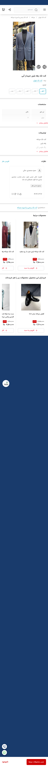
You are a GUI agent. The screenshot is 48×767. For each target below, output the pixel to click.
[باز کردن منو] (44, 10)
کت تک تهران (42, 17)
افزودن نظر (5, 161)
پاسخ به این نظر (36, 186)
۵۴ (28, 91)
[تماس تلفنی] (4, 746)
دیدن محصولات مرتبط (36, 762)
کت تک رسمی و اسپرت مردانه (19, 17)
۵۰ (12, 91)
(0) (18, 194)
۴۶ (35, 91)
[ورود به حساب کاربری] (10, 9)
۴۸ (20, 91)
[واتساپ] (4, 752)
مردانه (33, 17)
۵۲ (43, 91)
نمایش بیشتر (43, 123)
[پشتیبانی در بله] (5, 383)
